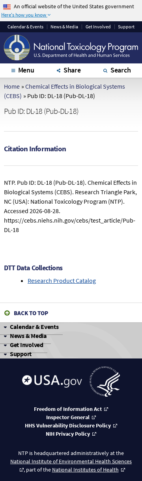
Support (126, 26)
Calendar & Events (34, 327)
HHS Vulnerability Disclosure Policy (68, 425)
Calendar (25, 26)
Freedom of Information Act (68, 408)
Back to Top (31, 313)
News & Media (64, 26)
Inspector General (68, 417)
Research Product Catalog (62, 280)
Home (12, 86)
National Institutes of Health (85, 469)
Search (120, 69)
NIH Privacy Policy (68, 433)
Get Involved (98, 26)
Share (72, 69)
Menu (26, 69)
